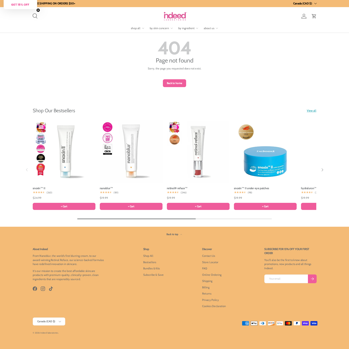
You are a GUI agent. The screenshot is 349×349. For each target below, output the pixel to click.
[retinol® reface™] (198, 151)
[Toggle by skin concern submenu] (171, 28)
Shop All (148, 256)
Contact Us (208, 256)
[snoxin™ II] (64, 151)
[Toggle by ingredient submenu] (197, 28)
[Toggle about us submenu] (217, 28)
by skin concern (159, 28)
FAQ (204, 268)
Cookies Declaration (214, 306)
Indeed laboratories (49, 333)
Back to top (173, 234)
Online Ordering (212, 274)
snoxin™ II (39, 188)
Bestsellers (149, 262)
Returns (206, 293)
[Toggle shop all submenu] (143, 28)
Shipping (207, 281)
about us (209, 28)
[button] (314, 16)
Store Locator (210, 262)
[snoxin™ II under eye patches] (265, 151)
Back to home (174, 83)
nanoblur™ (106, 188)
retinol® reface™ (177, 188)
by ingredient (186, 28)
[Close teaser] (38, 10)
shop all (136, 28)
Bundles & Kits (151, 268)
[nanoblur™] (131, 151)
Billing (205, 287)
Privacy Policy (210, 300)
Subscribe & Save (153, 274)
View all (311, 110)
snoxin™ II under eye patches (251, 188)
